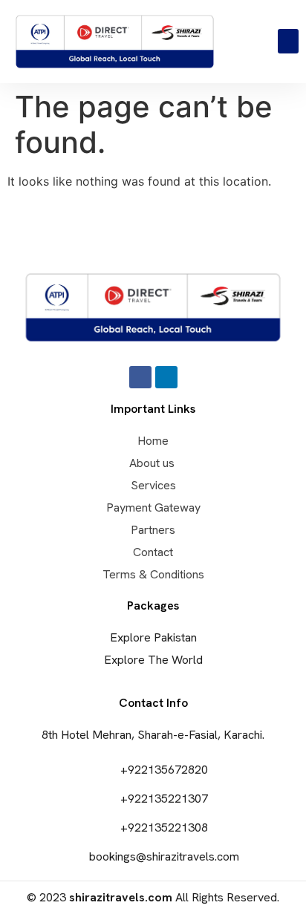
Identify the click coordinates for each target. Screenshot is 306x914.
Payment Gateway (153, 507)
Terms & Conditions (153, 574)
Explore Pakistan (153, 637)
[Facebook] (140, 377)
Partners (153, 530)
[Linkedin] (166, 377)
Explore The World (153, 659)
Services (153, 485)
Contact (153, 552)
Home (153, 440)
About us (153, 463)
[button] (288, 41)
